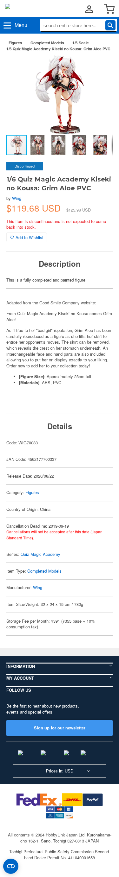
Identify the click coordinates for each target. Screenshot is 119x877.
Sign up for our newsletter (59, 728)
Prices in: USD (59, 771)
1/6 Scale (80, 43)
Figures (15, 43)
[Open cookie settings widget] (10, 866)
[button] (101, 66)
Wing (16, 198)
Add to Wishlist (29, 237)
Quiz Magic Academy (40, 554)
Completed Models (47, 43)
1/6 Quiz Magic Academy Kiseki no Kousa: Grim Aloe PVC (58, 49)
